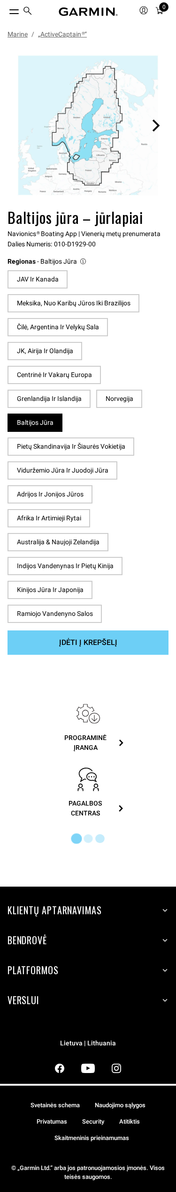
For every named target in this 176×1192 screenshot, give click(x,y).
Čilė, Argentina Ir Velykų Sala (58, 327)
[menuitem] (28, 12)
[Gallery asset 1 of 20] (88, 125)
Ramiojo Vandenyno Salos (55, 613)
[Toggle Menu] (5, 9)
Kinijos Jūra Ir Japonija (50, 589)
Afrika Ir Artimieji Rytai (49, 518)
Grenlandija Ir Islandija (49, 398)
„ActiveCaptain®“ (62, 34)
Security (93, 1121)
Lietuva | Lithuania (88, 1043)
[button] (47, 262)
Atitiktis (129, 1121)
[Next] (155, 125)
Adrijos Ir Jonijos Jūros (50, 494)
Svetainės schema (55, 1105)
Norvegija (119, 398)
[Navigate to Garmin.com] (88, 11)
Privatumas (52, 1121)
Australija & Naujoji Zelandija (58, 542)
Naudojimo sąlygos (120, 1105)
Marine (18, 34)
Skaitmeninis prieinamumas (91, 1137)
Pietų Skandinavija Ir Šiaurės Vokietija (71, 446)
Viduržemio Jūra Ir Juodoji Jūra (62, 470)
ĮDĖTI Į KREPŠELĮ (88, 642)
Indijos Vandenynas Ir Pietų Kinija (65, 566)
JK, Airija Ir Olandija (45, 351)
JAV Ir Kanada (38, 279)
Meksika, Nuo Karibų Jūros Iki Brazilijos (73, 303)
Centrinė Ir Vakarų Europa (54, 374)
